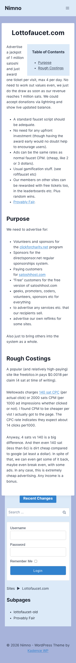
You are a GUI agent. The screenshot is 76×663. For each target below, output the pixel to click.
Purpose (44, 63)
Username (18, 528)
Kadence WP (38, 651)
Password (17, 545)
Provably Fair (23, 202)
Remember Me (21, 561)
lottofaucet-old (26, 612)
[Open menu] (67, 8)
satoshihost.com (32, 275)
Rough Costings (51, 68)
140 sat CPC (49, 392)
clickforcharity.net (34, 247)
